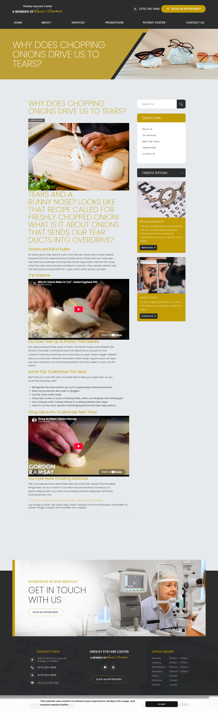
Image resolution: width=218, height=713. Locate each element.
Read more (147, 247)
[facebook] (105, 667)
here (99, 500)
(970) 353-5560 (46, 667)
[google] (113, 667)
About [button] (46, 23)
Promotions (114, 23)
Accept (161, 704)
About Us (147, 129)
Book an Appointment (45, 612)
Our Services (149, 135)
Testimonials (149, 147)
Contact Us (195, 23)
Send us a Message (48, 683)
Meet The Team (151, 141)
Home (18, 23)
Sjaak (59, 504)
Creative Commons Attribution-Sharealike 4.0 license (78, 506)
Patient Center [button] (154, 23)
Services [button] (78, 23)
